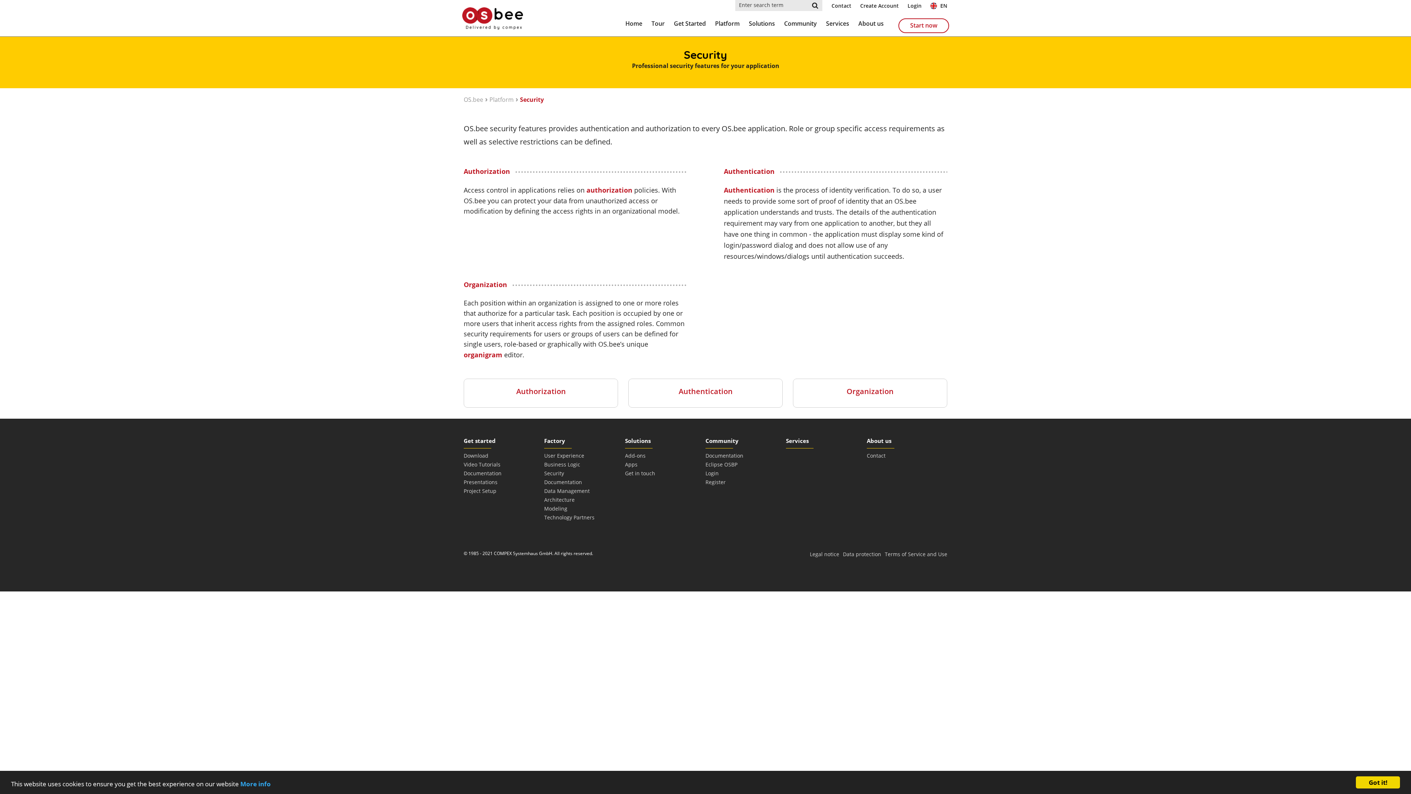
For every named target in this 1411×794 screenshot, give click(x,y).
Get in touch (640, 473)
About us (871, 23)
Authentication (749, 190)
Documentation (483, 473)
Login (915, 5)
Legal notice (824, 554)
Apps (631, 464)
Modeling (555, 508)
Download (476, 455)
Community (800, 23)
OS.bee (473, 100)
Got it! (1378, 782)
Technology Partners (569, 517)
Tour (658, 23)
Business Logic (562, 464)
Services (837, 23)
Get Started (690, 23)
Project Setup (480, 490)
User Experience (564, 455)
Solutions (762, 23)
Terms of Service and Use (916, 554)
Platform (727, 23)
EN (943, 5)
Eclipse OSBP (721, 464)
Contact (841, 5)
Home (633, 23)
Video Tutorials (482, 464)
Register (716, 482)
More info (255, 784)
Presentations (481, 482)
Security (532, 100)
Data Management (567, 490)
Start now (923, 25)
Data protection (862, 554)
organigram (484, 354)
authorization (609, 190)
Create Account (879, 5)
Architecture (559, 499)
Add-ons (635, 455)
